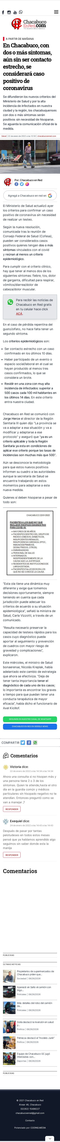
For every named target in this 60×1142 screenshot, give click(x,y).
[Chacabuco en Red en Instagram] (9, 12)
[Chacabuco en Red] (30, 23)
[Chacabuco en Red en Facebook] (3, 12)
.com (47, 136)
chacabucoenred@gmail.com (30, 1113)
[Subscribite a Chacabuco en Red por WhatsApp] (21, 12)
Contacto (30, 1120)
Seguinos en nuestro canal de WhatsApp (30, 719)
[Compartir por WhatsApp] (35, 742)
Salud (4, 136)
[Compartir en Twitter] (22, 742)
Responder (12, 809)
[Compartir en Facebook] (29, 742)
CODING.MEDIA (38, 1127)
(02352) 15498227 (30, 1109)
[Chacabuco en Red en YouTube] (15, 12)
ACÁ (19, 313)
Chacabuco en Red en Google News (30, 726)
